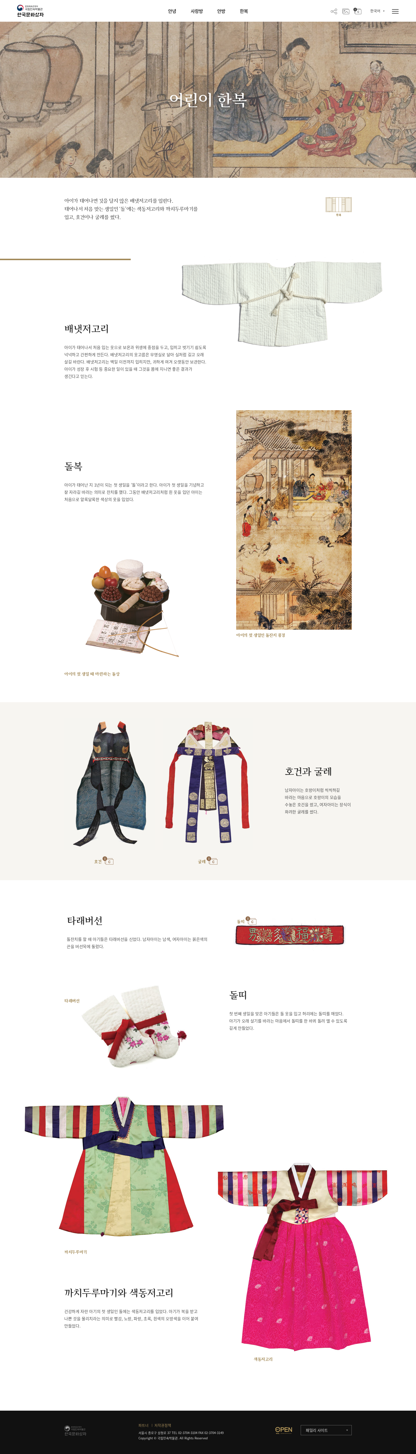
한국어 (375, 10)
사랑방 (197, 11)
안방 (221, 11)
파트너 (143, 1425)
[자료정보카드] (357, 11)
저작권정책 (162, 1425)
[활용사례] (345, 11)
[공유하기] (334, 11)
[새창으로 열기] (283, 1430)
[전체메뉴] (395, 12)
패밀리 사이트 (317, 1430)
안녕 (172, 11)
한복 (244, 11)
